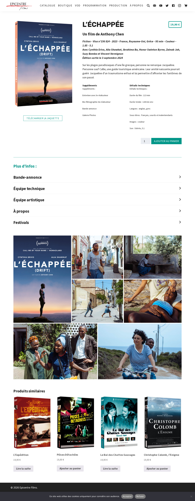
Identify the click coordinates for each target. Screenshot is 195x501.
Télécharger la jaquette (43, 118)
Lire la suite (23, 468)
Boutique (65, 5)
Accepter (127, 496)
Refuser (140, 496)
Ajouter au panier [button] (70, 468)
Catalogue (47, 5)
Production (118, 5)
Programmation (94, 5)
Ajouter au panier (166, 141)
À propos (136, 5)
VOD (77, 5)
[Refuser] (191, 496)
